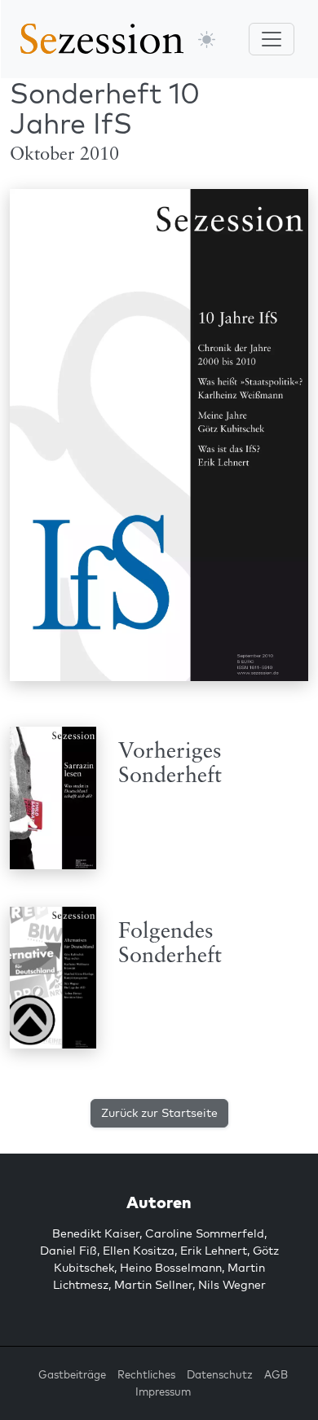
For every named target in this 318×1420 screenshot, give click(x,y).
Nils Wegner (232, 1284)
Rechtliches (146, 1374)
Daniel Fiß (68, 1250)
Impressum (163, 1391)
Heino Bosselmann (171, 1267)
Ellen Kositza (138, 1250)
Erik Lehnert (213, 1250)
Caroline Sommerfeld (204, 1233)
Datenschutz (220, 1374)
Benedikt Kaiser (95, 1233)
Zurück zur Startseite (159, 1113)
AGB (276, 1374)
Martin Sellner (153, 1284)
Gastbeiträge (72, 1374)
